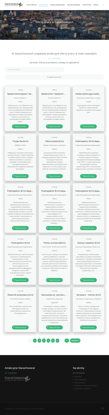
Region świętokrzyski (57, 5)
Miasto (96, 5)
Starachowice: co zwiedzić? (82, 388)
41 (67, 340)
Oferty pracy (43, 5)
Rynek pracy (87, 5)
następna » (75, 340)
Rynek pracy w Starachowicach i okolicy (86, 385)
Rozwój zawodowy (73, 5)
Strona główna (32, 5)
